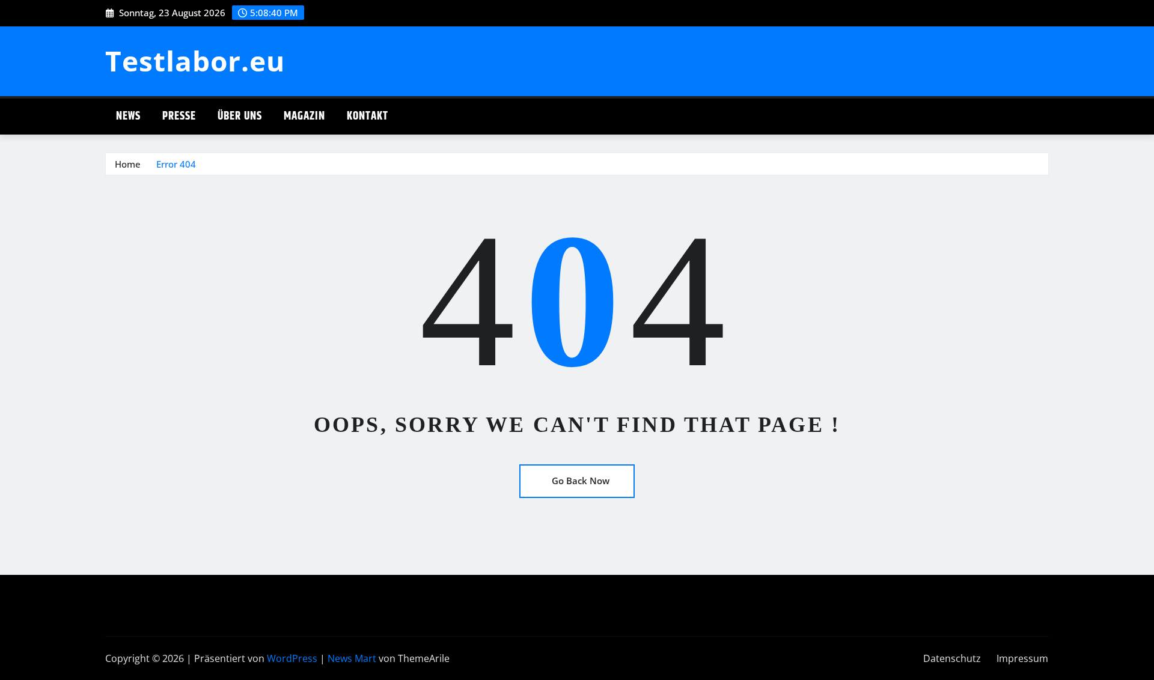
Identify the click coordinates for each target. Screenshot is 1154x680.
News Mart (352, 658)
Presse (179, 116)
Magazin (304, 116)
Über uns (240, 116)
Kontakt (367, 116)
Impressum (1022, 658)
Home (128, 164)
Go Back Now (580, 481)
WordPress (292, 658)
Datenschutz (952, 658)
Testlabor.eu (195, 60)
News (128, 116)
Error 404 (176, 164)
